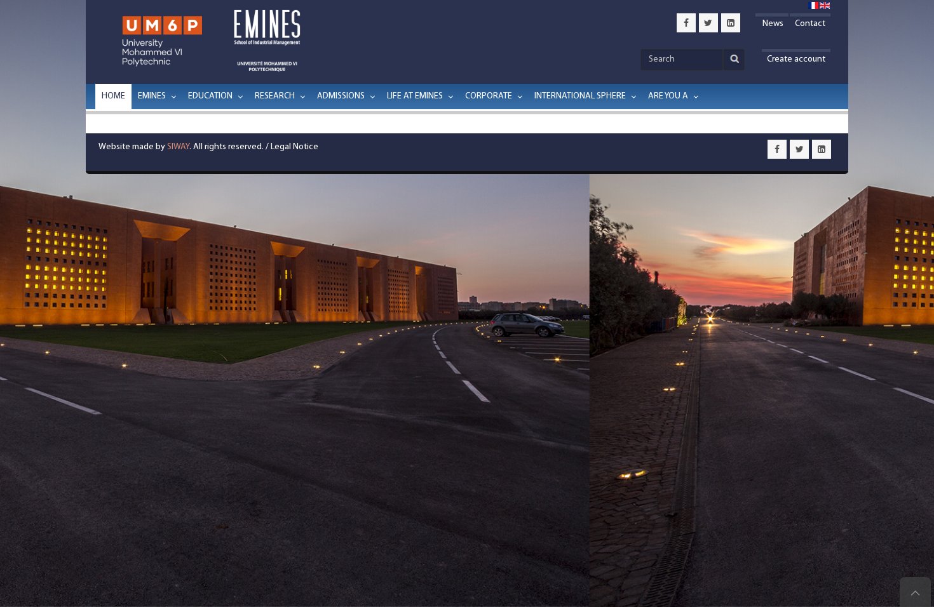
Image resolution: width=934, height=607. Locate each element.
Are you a (668, 96)
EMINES (152, 96)
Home (113, 96)
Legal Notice (294, 147)
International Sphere (580, 96)
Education (210, 96)
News (772, 24)
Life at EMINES (415, 96)
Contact (810, 24)
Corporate (488, 96)
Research (275, 96)
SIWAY (178, 147)
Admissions (341, 96)
